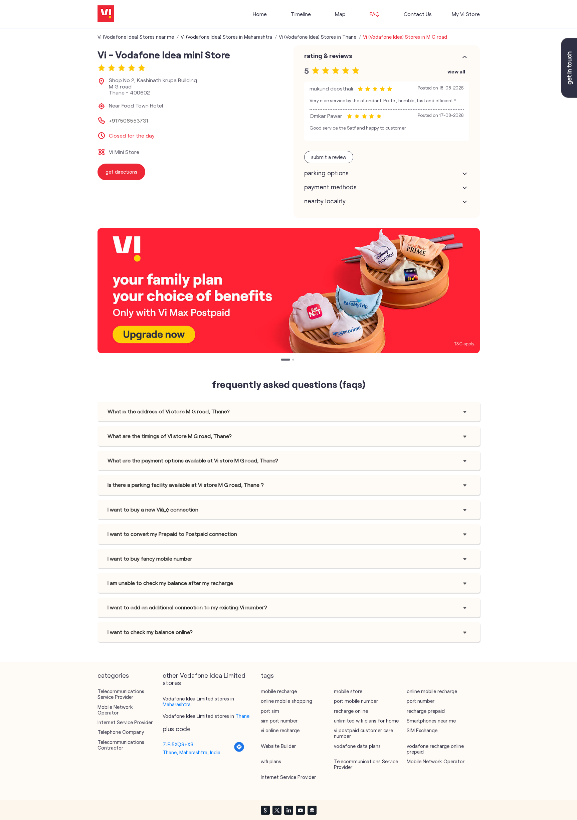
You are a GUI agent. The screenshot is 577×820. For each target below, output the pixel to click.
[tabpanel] (289, 290)
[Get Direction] (239, 750)
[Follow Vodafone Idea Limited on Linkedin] (288, 810)
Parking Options (326, 173)
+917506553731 (128, 121)
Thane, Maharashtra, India (191, 752)
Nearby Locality (325, 201)
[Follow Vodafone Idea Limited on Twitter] (277, 810)
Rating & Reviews (328, 55)
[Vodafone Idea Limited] (106, 14)
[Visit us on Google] (265, 810)
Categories (113, 675)
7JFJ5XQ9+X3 (178, 744)
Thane (242, 716)
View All (456, 71)
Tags (267, 675)
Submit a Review (328, 157)
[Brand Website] (312, 810)
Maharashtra (177, 704)
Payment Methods (330, 187)
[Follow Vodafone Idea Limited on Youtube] (300, 810)
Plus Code (177, 729)
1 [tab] (282, 360)
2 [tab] (294, 360)
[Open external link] (569, 96)
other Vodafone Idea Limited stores (204, 679)
